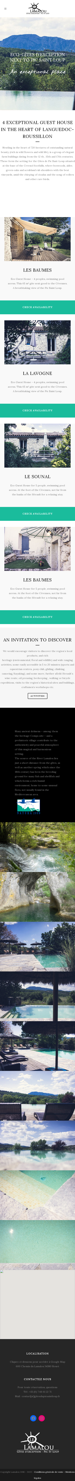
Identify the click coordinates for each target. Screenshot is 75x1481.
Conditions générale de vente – (49, 1472)
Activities (38, 696)
